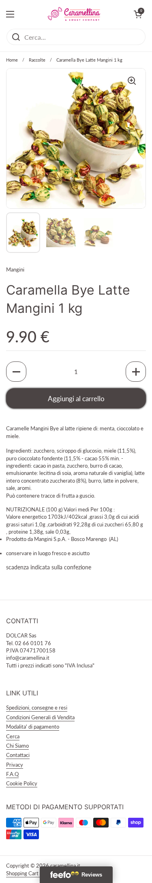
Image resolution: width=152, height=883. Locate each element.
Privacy (14, 764)
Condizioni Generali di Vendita (40, 717)
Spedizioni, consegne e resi (36, 707)
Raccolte (37, 59)
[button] (16, 371)
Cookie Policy (21, 783)
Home (12, 59)
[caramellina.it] (74, 14)
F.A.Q (12, 774)
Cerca (12, 736)
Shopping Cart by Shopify (35, 873)
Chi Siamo (17, 745)
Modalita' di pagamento (32, 726)
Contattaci (18, 755)
